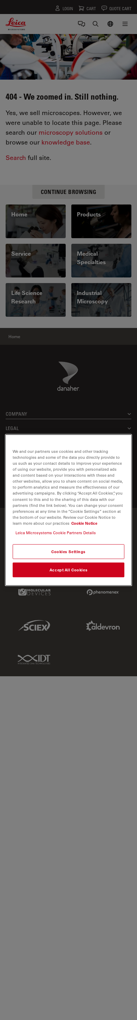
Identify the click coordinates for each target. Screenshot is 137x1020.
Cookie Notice (84, 522)
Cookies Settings (68, 551)
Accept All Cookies (68, 569)
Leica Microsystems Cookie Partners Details (55, 532)
